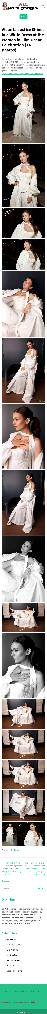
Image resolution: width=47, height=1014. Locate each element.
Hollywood (16, 850)
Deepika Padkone (14, 971)
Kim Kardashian (13, 944)
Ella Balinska (12, 950)
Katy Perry (11, 939)
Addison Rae (12, 955)
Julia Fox (11, 965)
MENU (23, 17)
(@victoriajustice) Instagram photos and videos (22, 73)
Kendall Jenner (13, 960)
